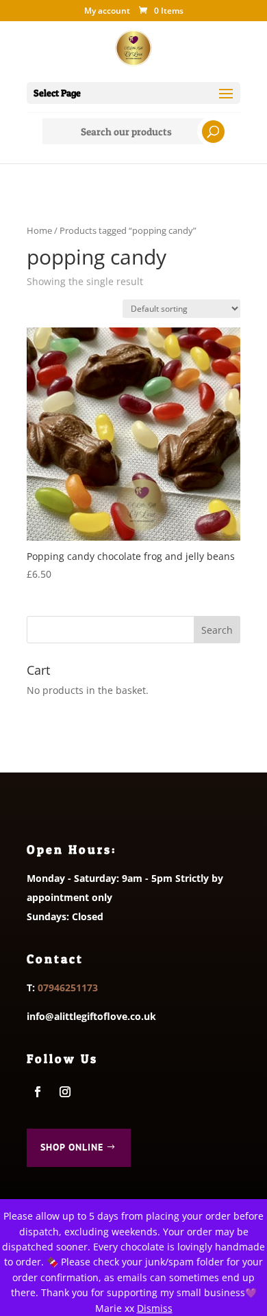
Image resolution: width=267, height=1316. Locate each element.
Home (39, 230)
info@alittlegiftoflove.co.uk (91, 1016)
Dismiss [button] (155, 1308)
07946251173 (68, 987)
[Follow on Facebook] (38, 1092)
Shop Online (71, 1147)
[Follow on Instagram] (65, 1092)
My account (107, 11)
